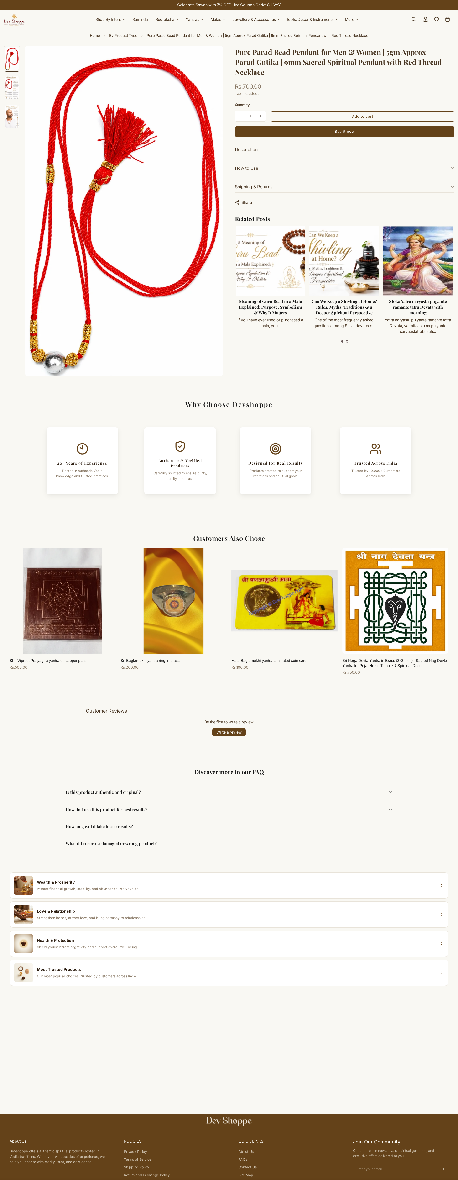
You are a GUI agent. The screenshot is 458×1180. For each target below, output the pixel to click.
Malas (216, 19)
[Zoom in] (213, 56)
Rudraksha (165, 19)
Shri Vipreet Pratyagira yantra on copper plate (48, 661)
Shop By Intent (108, 19)
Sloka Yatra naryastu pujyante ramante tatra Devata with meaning (356, 307)
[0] (447, 19)
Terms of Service (137, 1159)
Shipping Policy (136, 1167)
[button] (342, 341)
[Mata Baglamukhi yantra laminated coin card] (284, 601)
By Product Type (123, 35)
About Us (246, 1151)
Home (95, 35)
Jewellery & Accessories (254, 19)
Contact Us (248, 1167)
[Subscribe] (443, 1169)
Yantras (192, 19)
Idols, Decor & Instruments (310, 19)
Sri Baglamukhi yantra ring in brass (150, 661)
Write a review (229, 732)
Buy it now (345, 131)
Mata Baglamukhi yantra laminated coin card (269, 661)
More (349, 19)
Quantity (242, 104)
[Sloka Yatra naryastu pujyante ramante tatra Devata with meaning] (356, 261)
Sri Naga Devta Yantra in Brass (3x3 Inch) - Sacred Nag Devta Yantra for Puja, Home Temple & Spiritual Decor (394, 663)
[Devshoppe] (14, 19)
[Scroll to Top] (448, 1153)
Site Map (246, 1175)
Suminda (140, 19)
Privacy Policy (135, 1151)
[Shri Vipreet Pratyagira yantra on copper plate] (63, 601)
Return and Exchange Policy (147, 1175)
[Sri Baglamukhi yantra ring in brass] (173, 601)
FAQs (243, 1159)
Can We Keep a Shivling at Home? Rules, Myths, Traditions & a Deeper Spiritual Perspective (282, 307)
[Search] (414, 19)
